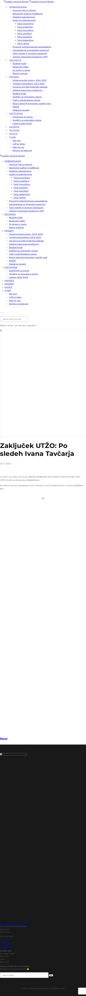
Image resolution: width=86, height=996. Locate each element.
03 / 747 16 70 (5, 941)
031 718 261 (5, 944)
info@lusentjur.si (6, 946)
